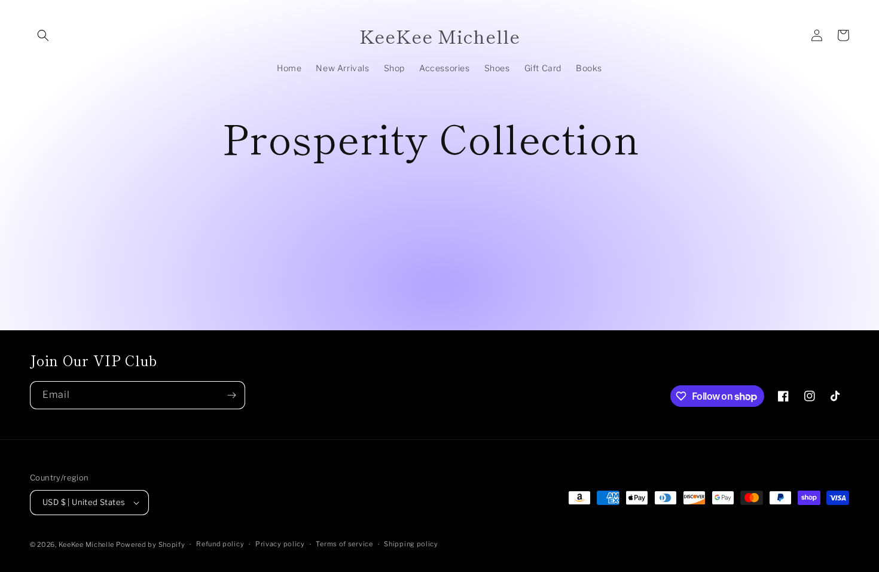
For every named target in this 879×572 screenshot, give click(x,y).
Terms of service (344, 544)
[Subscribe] (231, 395)
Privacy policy (280, 544)
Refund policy (220, 544)
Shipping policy (411, 544)
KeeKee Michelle (87, 544)
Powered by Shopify (150, 544)
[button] (43, 35)
